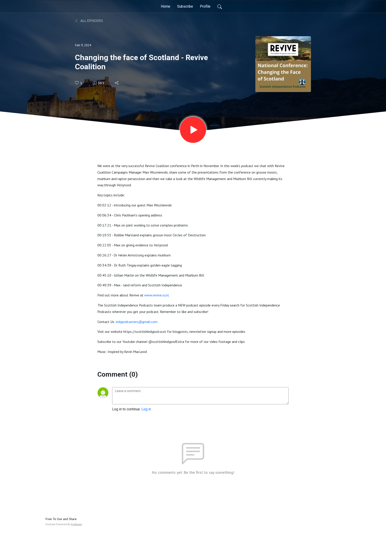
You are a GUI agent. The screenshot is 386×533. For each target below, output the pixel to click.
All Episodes (91, 20)
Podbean (76, 524)
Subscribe (185, 6)
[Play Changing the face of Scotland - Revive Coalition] (193, 130)
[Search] (220, 6)
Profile (205, 6)
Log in (146, 409)
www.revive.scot (156, 295)
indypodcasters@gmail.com (136, 321)
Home (165, 6)
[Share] (117, 83)
